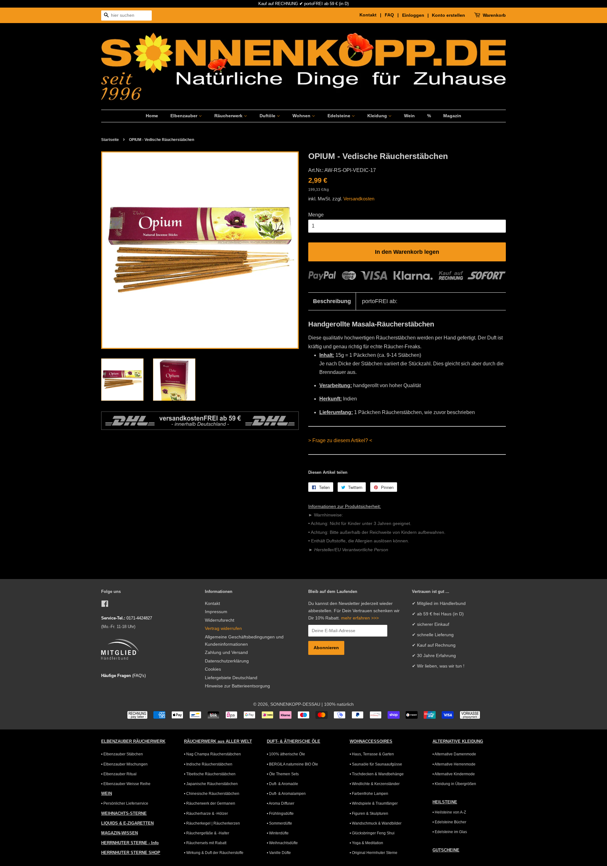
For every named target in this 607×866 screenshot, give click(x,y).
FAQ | (393, 14)
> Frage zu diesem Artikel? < (340, 440)
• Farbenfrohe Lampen (369, 793)
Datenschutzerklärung (227, 661)
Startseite (110, 139)
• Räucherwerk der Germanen (209, 803)
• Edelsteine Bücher (449, 822)
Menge (316, 214)
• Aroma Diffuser (280, 803)
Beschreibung (332, 301)
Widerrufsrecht (219, 620)
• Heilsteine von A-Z (449, 812)
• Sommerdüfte (279, 823)
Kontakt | (371, 14)
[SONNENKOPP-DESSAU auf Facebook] (104, 605)
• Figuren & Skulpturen (369, 813)
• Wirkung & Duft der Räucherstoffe (213, 853)
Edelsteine (340, 115)
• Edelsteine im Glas (449, 832)
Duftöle (268, 115)
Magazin (452, 115)
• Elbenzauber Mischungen (124, 764)
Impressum (216, 611)
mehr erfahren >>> (360, 618)
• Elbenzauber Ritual (119, 774)
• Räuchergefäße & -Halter (206, 833)
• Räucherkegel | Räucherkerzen (212, 823)
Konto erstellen (448, 15)
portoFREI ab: (379, 301)
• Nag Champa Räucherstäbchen (212, 754)
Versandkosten (358, 198)
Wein (409, 115)
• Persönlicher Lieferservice (124, 803)
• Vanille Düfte (279, 853)
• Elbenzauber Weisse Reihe (125, 784)
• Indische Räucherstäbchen (208, 764)
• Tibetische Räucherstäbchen (210, 774)
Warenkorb (494, 15)
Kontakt (212, 603)
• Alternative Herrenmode (453, 764)
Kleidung (377, 115)
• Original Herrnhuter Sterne (373, 853)
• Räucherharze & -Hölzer (206, 813)
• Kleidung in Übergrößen (454, 784)
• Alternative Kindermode (453, 774)
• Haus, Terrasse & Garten (372, 754)
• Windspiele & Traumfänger (374, 803)
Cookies (213, 669)
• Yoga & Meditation (366, 843)
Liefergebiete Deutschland (231, 677)
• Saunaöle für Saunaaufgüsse (376, 764)
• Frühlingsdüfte (280, 813)
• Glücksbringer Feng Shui (372, 833)
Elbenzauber (184, 115)
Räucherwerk (229, 115)
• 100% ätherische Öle (286, 754)
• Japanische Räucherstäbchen (211, 784)
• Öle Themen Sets (283, 774)
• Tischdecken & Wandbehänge (377, 774)
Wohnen (302, 115)
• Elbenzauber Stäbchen (122, 754)
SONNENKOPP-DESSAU (295, 704)
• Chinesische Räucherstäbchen (211, 793)
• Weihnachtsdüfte (282, 843)
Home (152, 115)
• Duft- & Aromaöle (282, 784)
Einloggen (413, 15)
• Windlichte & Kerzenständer (375, 784)
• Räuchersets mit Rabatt (205, 843)
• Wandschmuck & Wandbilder (376, 823)
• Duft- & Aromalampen (286, 793)
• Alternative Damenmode (454, 754)
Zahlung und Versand (226, 652)
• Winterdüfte (278, 833)
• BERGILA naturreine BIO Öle (292, 764)
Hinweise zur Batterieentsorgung (237, 686)
